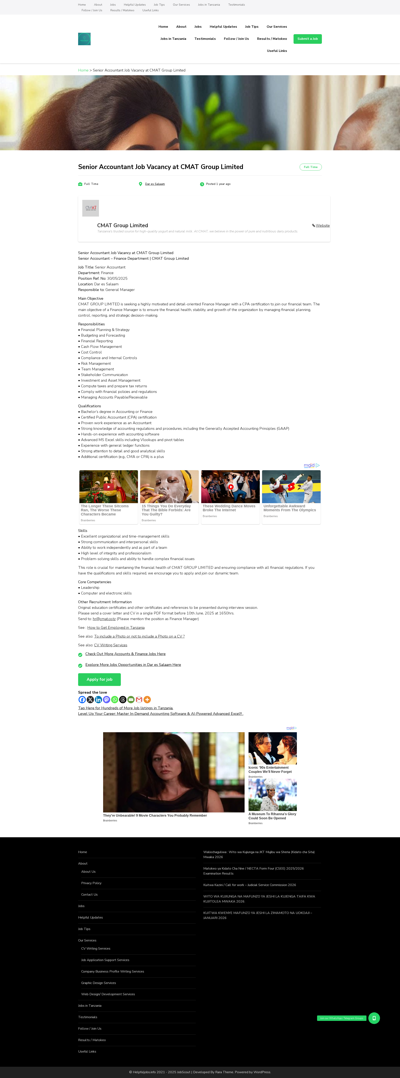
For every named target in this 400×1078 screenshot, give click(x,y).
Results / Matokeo (122, 10)
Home (82, 5)
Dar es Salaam (155, 184)
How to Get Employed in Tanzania (116, 627)
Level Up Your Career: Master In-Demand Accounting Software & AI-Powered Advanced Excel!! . (160, 713)
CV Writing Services (110, 645)
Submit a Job (308, 38)
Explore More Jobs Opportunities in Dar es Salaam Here (133, 664)
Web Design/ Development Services (108, 994)
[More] (147, 699)
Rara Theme (224, 1072)
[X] (90, 699)
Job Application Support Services (105, 960)
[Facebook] (82, 699)
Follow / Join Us (92, 10)
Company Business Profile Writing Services (112, 971)
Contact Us (89, 894)
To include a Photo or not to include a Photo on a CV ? (139, 636)
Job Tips (159, 5)
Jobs (113, 5)
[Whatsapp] (114, 699)
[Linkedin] (98, 699)
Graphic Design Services (98, 983)
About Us (88, 871)
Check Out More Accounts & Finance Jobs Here (125, 653)
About (98, 5)
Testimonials (236, 5)
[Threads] (122, 699)
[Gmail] (139, 699)
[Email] (131, 699)
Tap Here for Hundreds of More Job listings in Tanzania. (125, 708)
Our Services (181, 5)
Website (323, 225)
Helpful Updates (135, 5)
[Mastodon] (106, 699)
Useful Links (150, 10)
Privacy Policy (91, 883)
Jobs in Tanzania (209, 5)
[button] (374, 1018)
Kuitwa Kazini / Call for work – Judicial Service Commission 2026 (249, 885)
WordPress (262, 1072)
